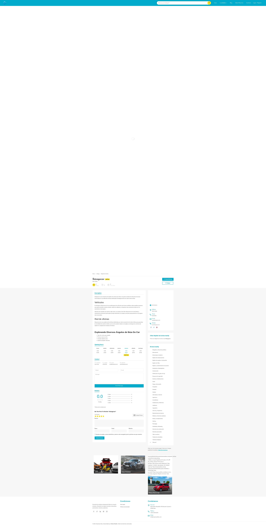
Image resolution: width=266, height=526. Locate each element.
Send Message (119, 385)
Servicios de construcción (158, 429)
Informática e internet (157, 394)
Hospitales (154, 386)
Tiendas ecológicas (156, 439)
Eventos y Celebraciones (157, 378)
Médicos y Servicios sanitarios (159, 415)
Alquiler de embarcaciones (158, 357)
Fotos (153, 381)
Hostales (154, 389)
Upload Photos (139, 415)
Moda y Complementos (157, 418)
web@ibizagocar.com (114, 364)
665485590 (105, 364)
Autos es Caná (99, 472)
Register (259, 2)
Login (254, 2)
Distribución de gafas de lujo (158, 373)
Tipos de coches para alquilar (103, 335)
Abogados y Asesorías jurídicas (159, 349)
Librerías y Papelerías (157, 410)
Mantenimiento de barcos (158, 413)
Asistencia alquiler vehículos (103, 340)
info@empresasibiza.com (155, 516)
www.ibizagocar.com (124, 364)
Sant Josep (94, 281)
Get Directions (154, 305)
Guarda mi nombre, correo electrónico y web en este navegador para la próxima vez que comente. (119, 434)
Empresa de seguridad (157, 376)
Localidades (223, 2)
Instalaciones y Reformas (158, 402)
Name (96, 428)
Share (168, 283)
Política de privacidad (125, 506)
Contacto (248, 2)
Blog (231, 2)
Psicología (154, 423)
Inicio (215, 2)
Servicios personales (157, 431)
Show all (154, 442)
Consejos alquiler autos (102, 338)
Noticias (154, 421)
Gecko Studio (114, 523)
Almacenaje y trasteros (157, 355)
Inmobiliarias (155, 400)
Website (131, 428)
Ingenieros (154, 397)
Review (96, 418)
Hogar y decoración (156, 384)
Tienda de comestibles (157, 437)
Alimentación (155, 352)
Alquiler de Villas (156, 363)
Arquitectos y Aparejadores (158, 368)
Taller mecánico (155, 434)
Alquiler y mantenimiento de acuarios (160, 365)
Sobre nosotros (239, 2)
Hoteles (154, 392)
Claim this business (162, 450)
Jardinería (154, 405)
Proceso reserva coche (102, 337)
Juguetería (154, 408)
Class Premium (126, 472)
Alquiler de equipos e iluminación (159, 360)
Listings (97, 273)
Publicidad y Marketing (157, 426)
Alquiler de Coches (104, 273)
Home (93, 273)
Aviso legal (122, 504)
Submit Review (168, 279)
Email (113, 428)
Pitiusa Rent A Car (154, 493)
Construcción (155, 370)
